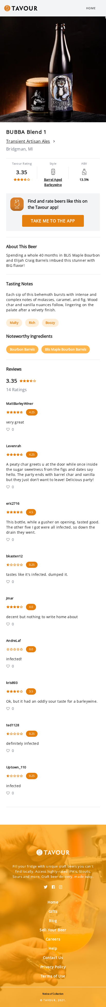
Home (91, 8)
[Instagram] (61, 885)
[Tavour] (53, 849)
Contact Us (53, 957)
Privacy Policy (53, 966)
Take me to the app (53, 221)
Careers (53, 939)
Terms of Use (53, 976)
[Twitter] (46, 885)
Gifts (53, 911)
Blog (53, 920)
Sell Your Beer (53, 929)
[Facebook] (53, 885)
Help (53, 948)
